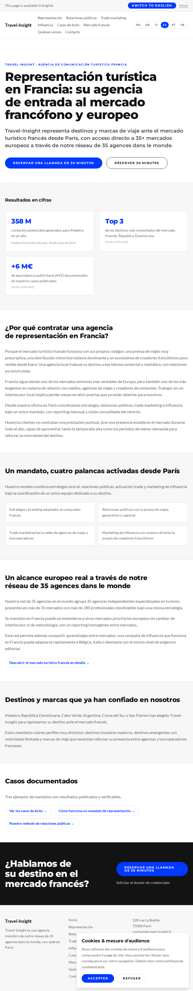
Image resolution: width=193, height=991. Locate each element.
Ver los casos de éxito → (28, 811)
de (148, 25)
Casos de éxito (68, 25)
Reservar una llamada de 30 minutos (53, 163)
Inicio (73, 920)
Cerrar (183, 5)
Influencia (45, 25)
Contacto (72, 32)
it (156, 25)
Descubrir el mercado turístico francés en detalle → (49, 662)
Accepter (98, 978)
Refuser (132, 978)
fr (183, 25)
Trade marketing (113, 18)
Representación (50, 18)
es (164, 25)
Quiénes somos (49, 32)
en (138, 25)
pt (174, 25)
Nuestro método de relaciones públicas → (41, 823)
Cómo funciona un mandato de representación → (97, 811)
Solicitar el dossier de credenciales (143, 882)
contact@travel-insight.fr (152, 932)
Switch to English (152, 5)
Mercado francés (96, 25)
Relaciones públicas (81, 18)
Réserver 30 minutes (137, 163)
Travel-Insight (18, 25)
